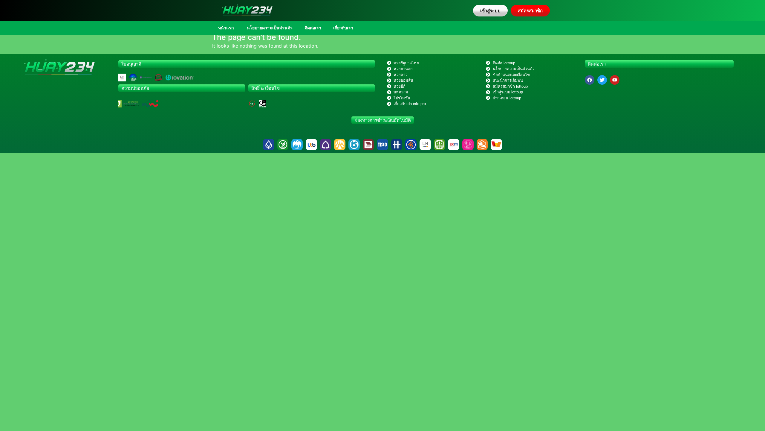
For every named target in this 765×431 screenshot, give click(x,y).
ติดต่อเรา (313, 27)
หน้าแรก (226, 27)
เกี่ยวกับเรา (343, 27)
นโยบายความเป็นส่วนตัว (269, 27)
